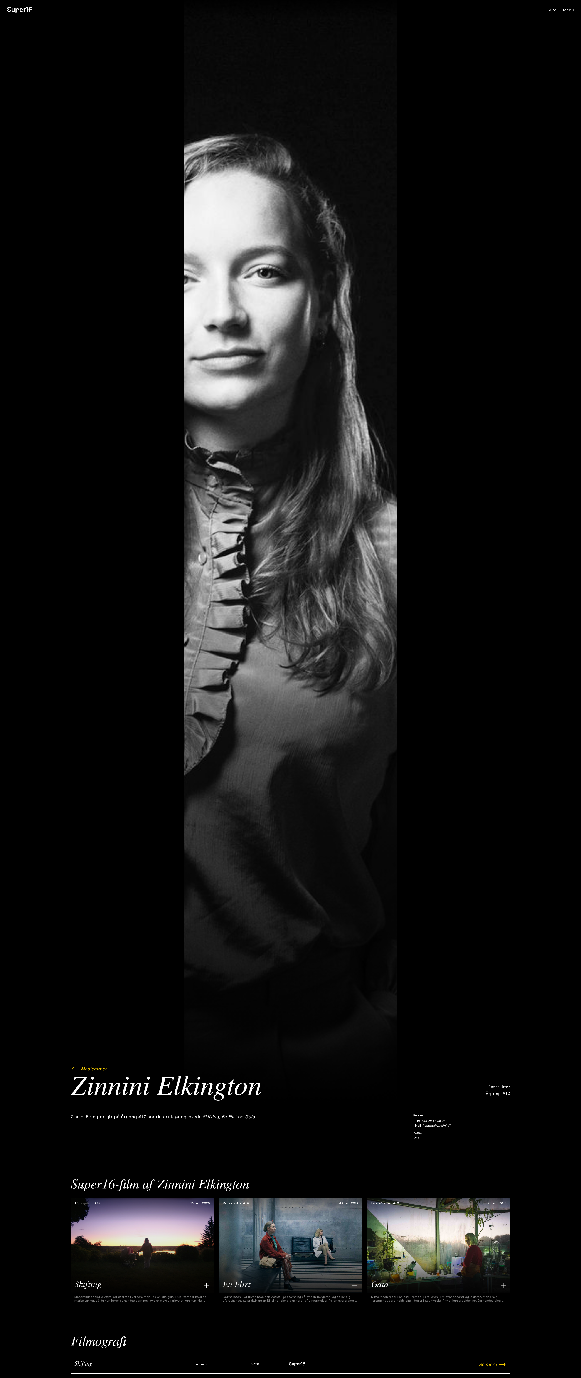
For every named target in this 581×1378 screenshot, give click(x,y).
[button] (551, 10)
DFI (416, 1138)
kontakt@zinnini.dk (437, 1126)
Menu (568, 10)
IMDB (417, 1133)
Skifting (83, 1364)
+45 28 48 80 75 (433, 1121)
